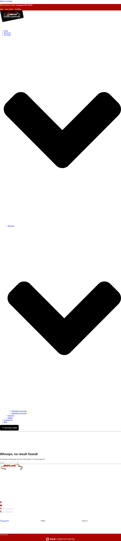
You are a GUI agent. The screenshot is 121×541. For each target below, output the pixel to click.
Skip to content (6, 1)
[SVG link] (60, 539)
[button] (60, 25)
